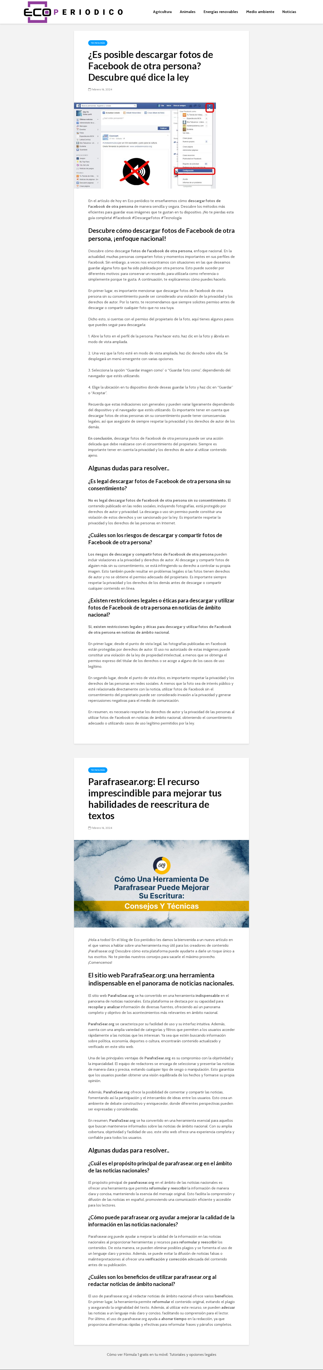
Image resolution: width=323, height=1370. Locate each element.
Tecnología (98, 42)
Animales (188, 11)
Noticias (289, 11)
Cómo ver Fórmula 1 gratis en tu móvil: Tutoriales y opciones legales (161, 1354)
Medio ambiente (260, 11)
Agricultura (162, 11)
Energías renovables (221, 11)
